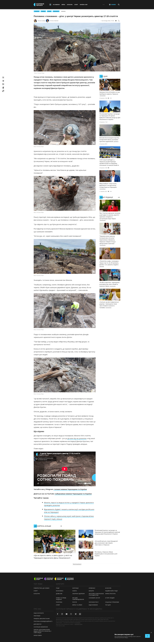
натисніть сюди (78, 624)
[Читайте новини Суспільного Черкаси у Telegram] (75, 614)
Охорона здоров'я (78, 593)
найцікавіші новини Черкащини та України (73, 494)
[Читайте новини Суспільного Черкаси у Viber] (71, 614)
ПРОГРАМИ (37, 616)
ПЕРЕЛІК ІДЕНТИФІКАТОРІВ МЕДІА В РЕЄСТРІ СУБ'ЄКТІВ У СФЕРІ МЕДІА (42, 631)
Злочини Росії (93, 602)
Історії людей (109, 598)
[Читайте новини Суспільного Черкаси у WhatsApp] (80, 614)
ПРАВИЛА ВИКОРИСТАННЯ (42, 618)
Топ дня (108, 605)
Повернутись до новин (41, 588)
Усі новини (56, 4)
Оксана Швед (41, 20)
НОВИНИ (43, 11)
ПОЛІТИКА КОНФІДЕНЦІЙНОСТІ (43, 621)
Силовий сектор (94, 598)
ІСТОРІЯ (49, 11)
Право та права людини (61, 598)
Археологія (56, 11)
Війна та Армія (77, 605)
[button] (3, 77)
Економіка (59, 591)
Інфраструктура (110, 593)
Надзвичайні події (111, 591)
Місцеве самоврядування (78, 598)
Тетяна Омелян (54, 20)
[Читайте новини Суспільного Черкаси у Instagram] (62, 614)
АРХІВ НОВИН (38, 635)
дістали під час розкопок (76, 438)
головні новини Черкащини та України (70, 489)
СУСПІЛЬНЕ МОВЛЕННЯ (41, 627)
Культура (69, 4)
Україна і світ (84, 4)
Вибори (91, 591)
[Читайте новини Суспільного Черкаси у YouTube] (66, 614)
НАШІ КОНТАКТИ (39, 613)
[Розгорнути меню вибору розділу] (50, 5)
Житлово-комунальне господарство (96, 594)
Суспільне (77, 622)
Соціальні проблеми (112, 602)
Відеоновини (93, 605)
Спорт (76, 4)
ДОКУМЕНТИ (37, 624)
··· (104, 4)
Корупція (75, 588)
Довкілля (59, 593)
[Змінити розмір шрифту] (119, 21)
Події (57, 588)
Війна (63, 4)
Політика (59, 602)
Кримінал (92, 588)
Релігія (74, 602)
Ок (147, 636)
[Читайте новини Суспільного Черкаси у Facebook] (57, 614)
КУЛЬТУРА (37, 11)
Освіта (74, 591)
